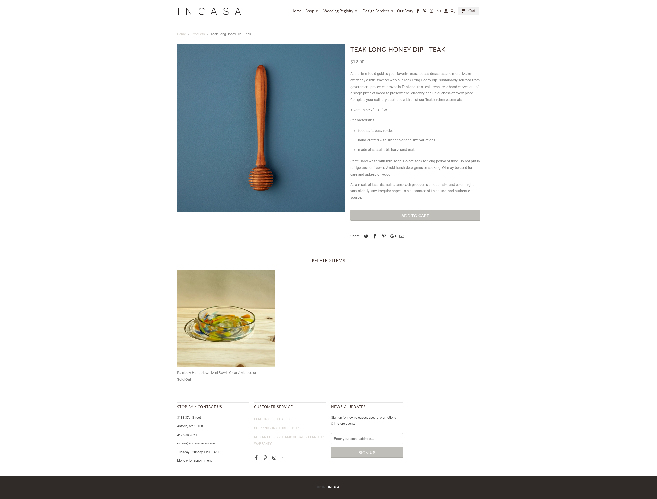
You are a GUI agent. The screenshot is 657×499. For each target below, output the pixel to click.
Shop (312, 10)
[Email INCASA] (283, 457)
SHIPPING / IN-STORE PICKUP (276, 428)
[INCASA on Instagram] (275, 457)
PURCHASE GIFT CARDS (272, 419)
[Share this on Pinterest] (383, 236)
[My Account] (446, 12)
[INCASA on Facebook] (257, 457)
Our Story (405, 11)
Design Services (378, 10)
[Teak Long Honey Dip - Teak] (261, 128)
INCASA (333, 487)
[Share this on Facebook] (374, 236)
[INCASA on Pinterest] (266, 457)
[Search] (453, 12)
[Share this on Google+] (392, 236)
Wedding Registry (340, 10)
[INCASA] (209, 11)
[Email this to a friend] (401, 236)
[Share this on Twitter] (365, 236)
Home (296, 11)
